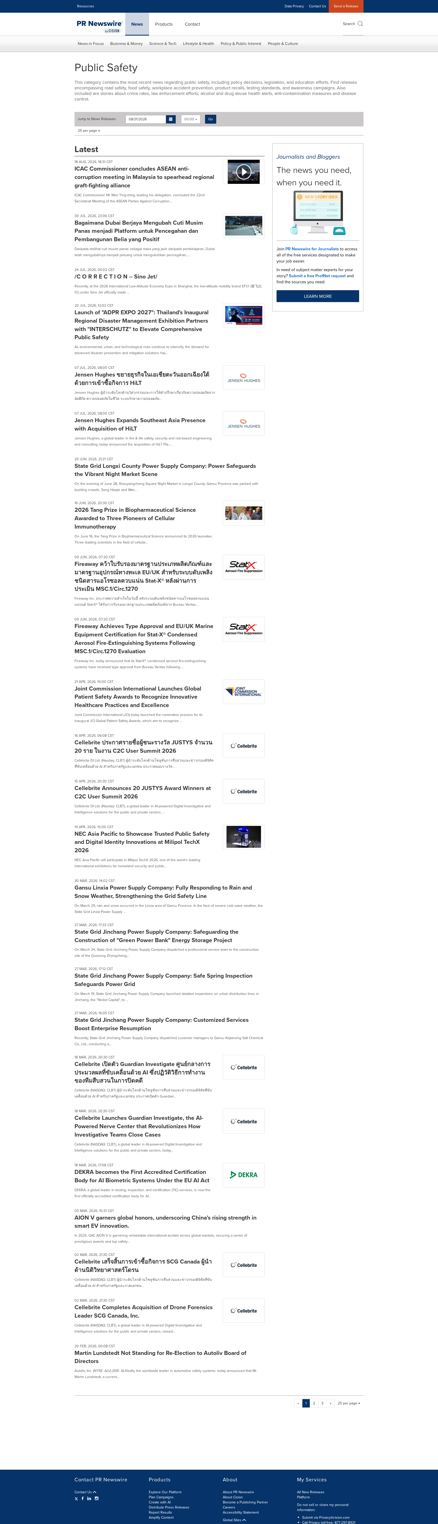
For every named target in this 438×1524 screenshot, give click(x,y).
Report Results (160, 1512)
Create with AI (160, 1502)
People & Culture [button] (283, 43)
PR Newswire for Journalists (312, 249)
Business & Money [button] (126, 43)
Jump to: (97, 119)
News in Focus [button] (91, 43)
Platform (303, 1497)
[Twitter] (77, 1498)
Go (210, 119)
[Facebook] (82, 1498)
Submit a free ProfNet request (317, 276)
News (137, 24)
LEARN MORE (318, 296)
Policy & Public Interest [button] (241, 43)
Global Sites (232, 1520)
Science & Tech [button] (162, 43)
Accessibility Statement (241, 1512)
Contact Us (317, 6)
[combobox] (190, 119)
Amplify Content (161, 1517)
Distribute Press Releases (169, 1507)
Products (164, 24)
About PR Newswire (238, 1492)
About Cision (233, 1497)
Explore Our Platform (165, 1492)
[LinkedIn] (89, 1498)
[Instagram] (97, 1498)
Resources (85, 6)
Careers (229, 1507)
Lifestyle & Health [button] (198, 43)
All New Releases (310, 1492)
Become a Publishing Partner (245, 1502)
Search (349, 24)
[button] (171, 119)
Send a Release (346, 6)
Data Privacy (294, 6)
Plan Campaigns (161, 1497)
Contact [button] (192, 24)
